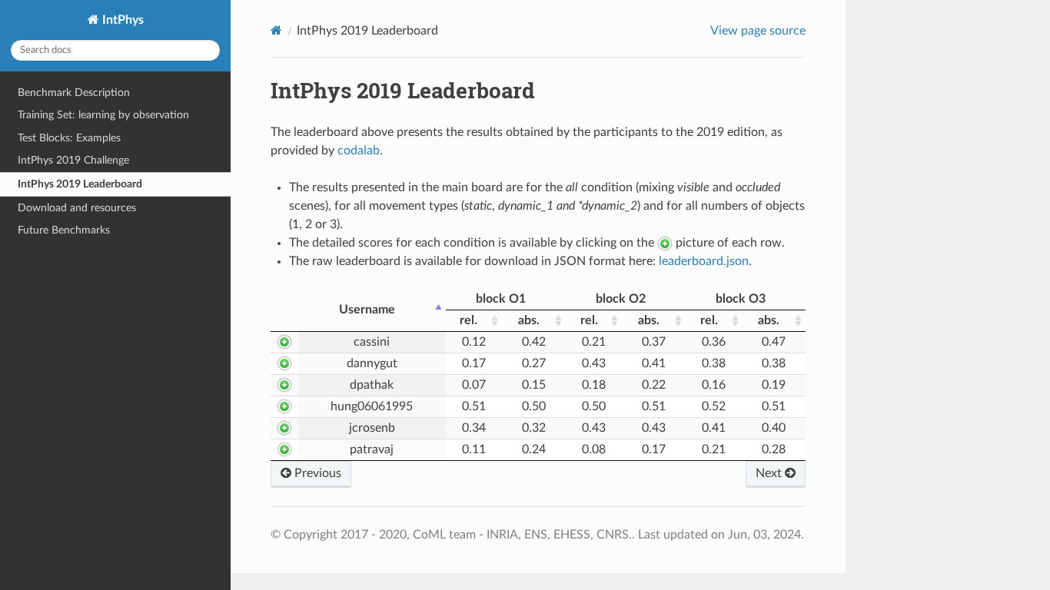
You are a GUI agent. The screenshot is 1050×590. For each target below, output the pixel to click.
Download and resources (77, 208)
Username (367, 309)
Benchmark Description (74, 92)
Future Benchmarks (64, 230)
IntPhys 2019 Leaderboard (80, 184)
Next (770, 473)
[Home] (276, 30)
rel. (468, 320)
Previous (316, 473)
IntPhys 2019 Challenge (73, 160)
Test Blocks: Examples (69, 138)
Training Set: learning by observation (103, 115)
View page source (758, 31)
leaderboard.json (704, 261)
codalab (358, 150)
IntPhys (121, 20)
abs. (529, 320)
